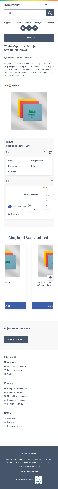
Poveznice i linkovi (15, 404)
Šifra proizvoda (37, 161)
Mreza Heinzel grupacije (17, 396)
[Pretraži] (50, 12)
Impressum (12, 362)
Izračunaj (15, 214)
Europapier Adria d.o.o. (17, 388)
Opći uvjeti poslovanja (16, 366)
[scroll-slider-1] (50, 277)
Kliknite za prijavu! (16, 340)
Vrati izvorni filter (41, 152)
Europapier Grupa (15, 392)
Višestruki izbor (19, 206)
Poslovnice (12, 418)
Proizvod (28, 58)
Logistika (11, 422)
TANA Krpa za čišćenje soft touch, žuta (47, 283)
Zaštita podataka (14, 370)
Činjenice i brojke (14, 426)
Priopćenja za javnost (16, 400)
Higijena (7, 22)
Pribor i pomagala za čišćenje (28, 22)
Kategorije (30, 37)
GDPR (10, 374)
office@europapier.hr (29, 471)
